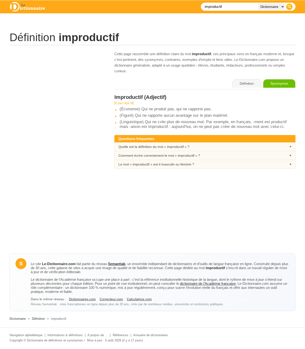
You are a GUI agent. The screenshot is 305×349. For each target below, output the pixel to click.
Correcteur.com (111, 299)
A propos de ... (97, 335)
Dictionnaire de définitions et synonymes (55, 340)
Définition (38, 318)
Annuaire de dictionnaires (150, 335)
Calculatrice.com (139, 299)
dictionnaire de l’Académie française (208, 283)
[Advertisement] (57, 84)
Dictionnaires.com (82, 299)
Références (120, 335)
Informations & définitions (65, 335)
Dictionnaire (18, 318)
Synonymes (279, 83)
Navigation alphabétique (26, 335)
